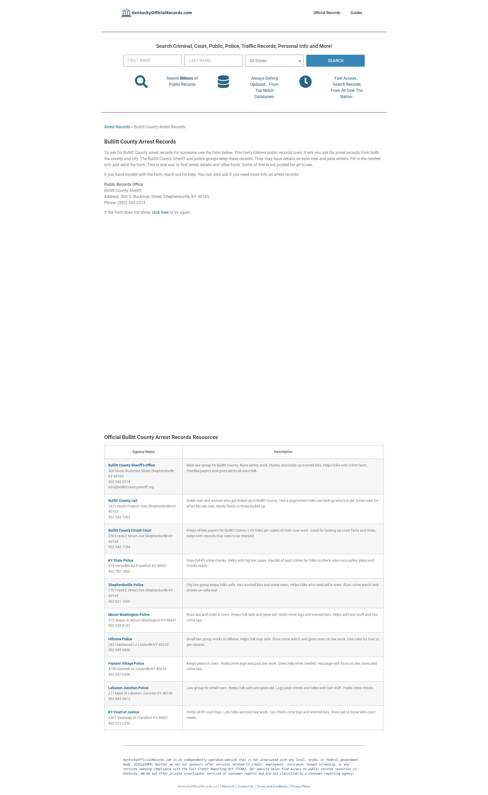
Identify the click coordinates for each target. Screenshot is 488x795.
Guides (356, 12)
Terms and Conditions (272, 786)
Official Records (326, 12)
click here (160, 212)
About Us (228, 786)
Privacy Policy (300, 786)
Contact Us (245, 786)
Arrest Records (117, 126)
